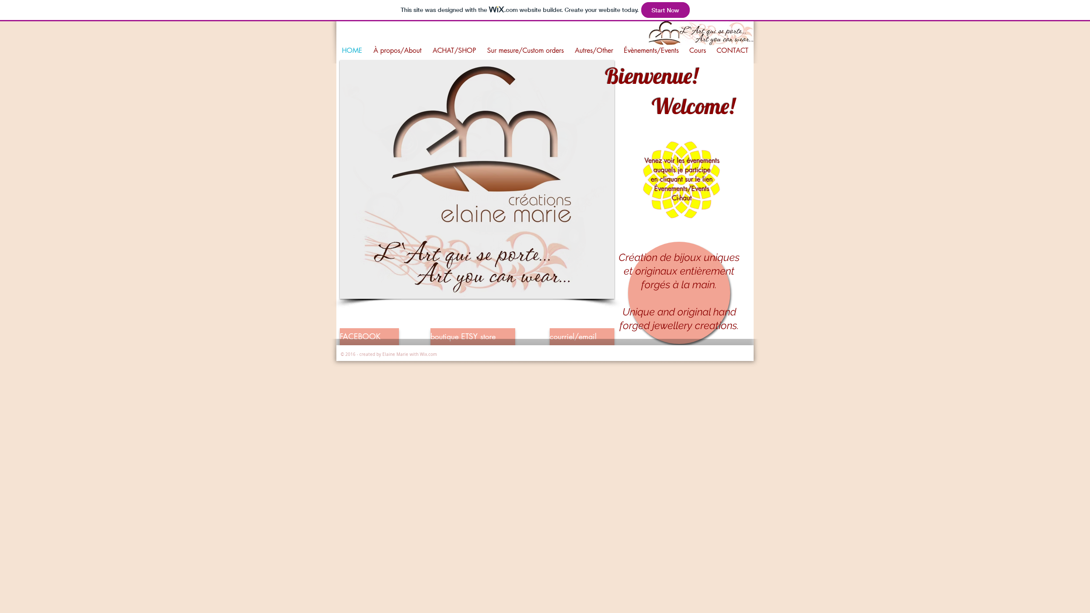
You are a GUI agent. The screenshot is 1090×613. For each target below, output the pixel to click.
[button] (477, 179)
